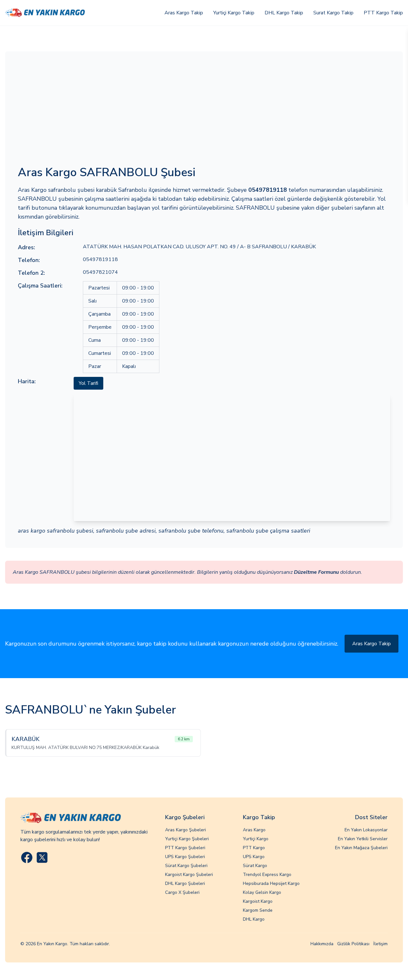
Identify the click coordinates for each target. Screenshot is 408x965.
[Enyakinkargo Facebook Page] (26, 857)
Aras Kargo (254, 830)
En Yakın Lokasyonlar (366, 830)
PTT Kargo (254, 848)
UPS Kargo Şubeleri (185, 857)
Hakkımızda (321, 944)
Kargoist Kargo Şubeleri (189, 874)
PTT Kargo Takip (383, 12)
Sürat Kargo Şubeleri (186, 866)
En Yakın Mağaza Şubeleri (361, 848)
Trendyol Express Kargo (267, 874)
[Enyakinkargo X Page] (42, 857)
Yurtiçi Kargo (255, 839)
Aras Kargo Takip (183, 12)
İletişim (380, 944)
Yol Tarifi (88, 383)
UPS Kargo (254, 857)
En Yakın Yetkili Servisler (363, 839)
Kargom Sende (258, 910)
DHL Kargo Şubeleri (185, 883)
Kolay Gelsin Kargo (262, 892)
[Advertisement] (204, 112)
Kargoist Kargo (258, 901)
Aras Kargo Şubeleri (185, 830)
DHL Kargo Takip (284, 12)
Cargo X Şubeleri (182, 892)
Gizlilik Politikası (353, 944)
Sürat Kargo (255, 866)
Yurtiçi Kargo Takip (233, 12)
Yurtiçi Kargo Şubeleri (187, 839)
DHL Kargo (254, 919)
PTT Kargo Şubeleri (185, 848)
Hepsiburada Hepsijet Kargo (271, 883)
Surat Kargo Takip (333, 12)
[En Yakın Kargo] (45, 13)
